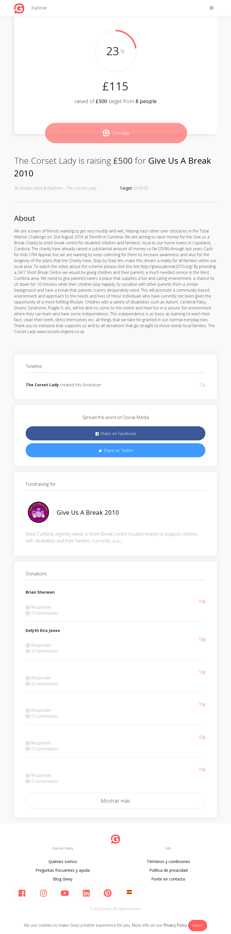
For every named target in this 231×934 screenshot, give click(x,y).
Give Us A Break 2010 (88, 512)
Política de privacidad (168, 870)
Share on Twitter (118, 450)
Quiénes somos (62, 861)
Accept (198, 925)
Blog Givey (62, 879)
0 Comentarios (44, 613)
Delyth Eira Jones (43, 630)
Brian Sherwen (40, 592)
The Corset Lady (42, 384)
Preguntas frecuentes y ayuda (62, 870)
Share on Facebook (117, 433)
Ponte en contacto (168, 879)
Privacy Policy (175, 925)
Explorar (39, 7)
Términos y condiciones (168, 861)
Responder (40, 607)
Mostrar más (115, 800)
